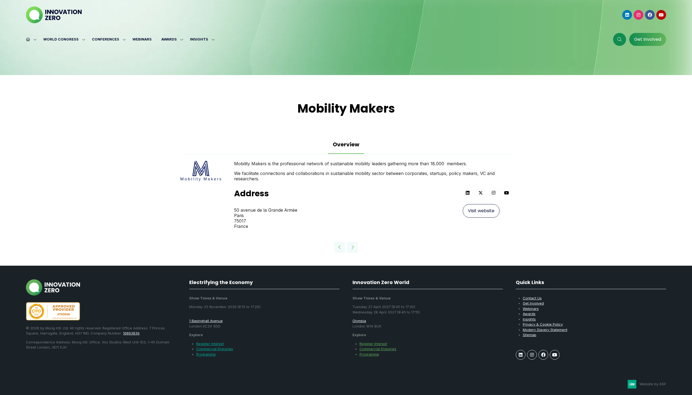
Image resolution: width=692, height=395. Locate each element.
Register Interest (210, 344)
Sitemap (529, 335)
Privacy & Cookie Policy (543, 324)
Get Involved (533, 303)
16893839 (131, 333)
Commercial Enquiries (214, 349)
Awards (169, 39)
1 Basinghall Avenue (206, 321)
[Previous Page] (339, 247)
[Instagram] (638, 15)
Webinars (142, 39)
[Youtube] (661, 15)
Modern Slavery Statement (545, 330)
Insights (199, 39)
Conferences (105, 39)
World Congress (61, 39)
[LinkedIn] (627, 15)
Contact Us (532, 298)
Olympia (359, 321)
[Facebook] (650, 15)
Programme (206, 354)
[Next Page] (352, 247)
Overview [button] (346, 144)
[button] (619, 39)
